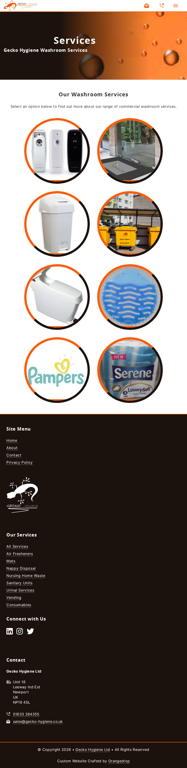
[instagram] (19, 632)
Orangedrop (119, 761)
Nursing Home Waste (25, 575)
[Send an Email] (146, 5)
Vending (13, 597)
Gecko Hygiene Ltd (92, 749)
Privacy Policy (19, 462)
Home (11, 440)
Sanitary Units (19, 583)
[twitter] (30, 632)
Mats (11, 561)
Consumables (18, 604)
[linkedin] (9, 632)
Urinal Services (20, 590)
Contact (13, 455)
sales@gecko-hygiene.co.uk (38, 721)
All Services (17, 546)
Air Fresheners (19, 553)
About (12, 447)
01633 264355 (26, 714)
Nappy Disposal (21, 568)
